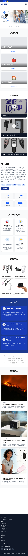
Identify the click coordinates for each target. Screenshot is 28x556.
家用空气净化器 (4, 526)
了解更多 (5, 188)
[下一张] (25, 16)
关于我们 (3, 535)
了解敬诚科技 (5, 115)
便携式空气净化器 (4, 525)
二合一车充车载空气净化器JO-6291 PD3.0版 (13, 154)
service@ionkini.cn (8, 545)
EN (1, 1)
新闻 (2, 537)
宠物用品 (3, 529)
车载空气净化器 (4, 523)
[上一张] (2, 16)
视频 (2, 539)
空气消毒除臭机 (4, 528)
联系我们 (3, 540)
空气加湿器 (3, 531)
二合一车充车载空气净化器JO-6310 (11, 135)
